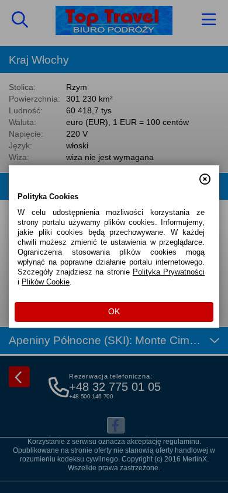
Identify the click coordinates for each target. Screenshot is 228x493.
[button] (205, 174)
